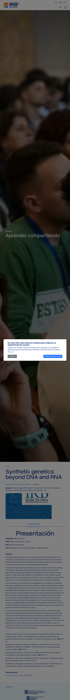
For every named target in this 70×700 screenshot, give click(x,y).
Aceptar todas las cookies (53, 356)
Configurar (12, 356)
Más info (11, 352)
